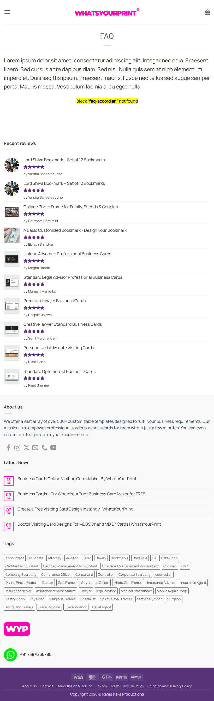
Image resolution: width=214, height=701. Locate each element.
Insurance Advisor (161, 582)
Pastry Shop (15, 599)
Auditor (72, 558)
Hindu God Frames (128, 582)
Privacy (101, 686)
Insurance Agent (193, 582)
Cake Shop (169, 558)
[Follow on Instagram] (17, 448)
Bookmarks (119, 558)
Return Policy (133, 686)
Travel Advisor (49, 607)
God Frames (67, 582)
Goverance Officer (95, 582)
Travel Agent (101, 607)
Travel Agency (76, 607)
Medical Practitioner (136, 591)
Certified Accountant (21, 566)
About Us (29, 686)
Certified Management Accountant (70, 566)
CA (154, 558)
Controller (106, 574)
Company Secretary (21, 574)
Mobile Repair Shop (172, 591)
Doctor (47, 582)
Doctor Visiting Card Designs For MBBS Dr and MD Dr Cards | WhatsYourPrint (89, 524)
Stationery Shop (150, 599)
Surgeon (174, 599)
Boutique (140, 558)
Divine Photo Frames (21, 582)
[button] (7, 11)
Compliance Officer (56, 574)
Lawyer (86, 591)
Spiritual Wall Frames (116, 599)
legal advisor (106, 591)
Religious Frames (62, 599)
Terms (115, 686)
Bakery (101, 558)
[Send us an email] (35, 448)
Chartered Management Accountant (130, 566)
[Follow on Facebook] (8, 448)
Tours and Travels (19, 607)
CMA (185, 566)
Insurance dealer (18, 591)
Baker (86, 558)
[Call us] (44, 448)
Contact (46, 686)
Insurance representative (56, 591)
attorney (54, 558)
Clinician (170, 566)
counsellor (163, 574)
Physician (37, 599)
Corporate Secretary (134, 574)
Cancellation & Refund (74, 686)
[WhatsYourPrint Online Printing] (107, 12)
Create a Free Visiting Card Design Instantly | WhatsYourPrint (75, 509)
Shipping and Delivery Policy (169, 686)
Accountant (14, 558)
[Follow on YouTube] (53, 448)
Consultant (84, 574)
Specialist (88, 599)
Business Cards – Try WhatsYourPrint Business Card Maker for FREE (81, 493)
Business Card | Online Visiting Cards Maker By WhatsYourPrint (76, 478)
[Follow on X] (26, 448)
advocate (36, 558)
